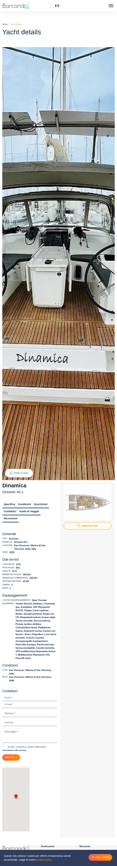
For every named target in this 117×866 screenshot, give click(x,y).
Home (5, 24)
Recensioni (10, 518)
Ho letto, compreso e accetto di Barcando (24, 748)
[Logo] (16, 5)
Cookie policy (44, 859)
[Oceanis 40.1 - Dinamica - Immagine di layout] (87, 501)
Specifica (9, 504)
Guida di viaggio (29, 511)
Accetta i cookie (100, 857)
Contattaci (10, 511)
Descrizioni (41, 504)
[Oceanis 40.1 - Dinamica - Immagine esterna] (58, 263)
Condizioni (24, 504)
